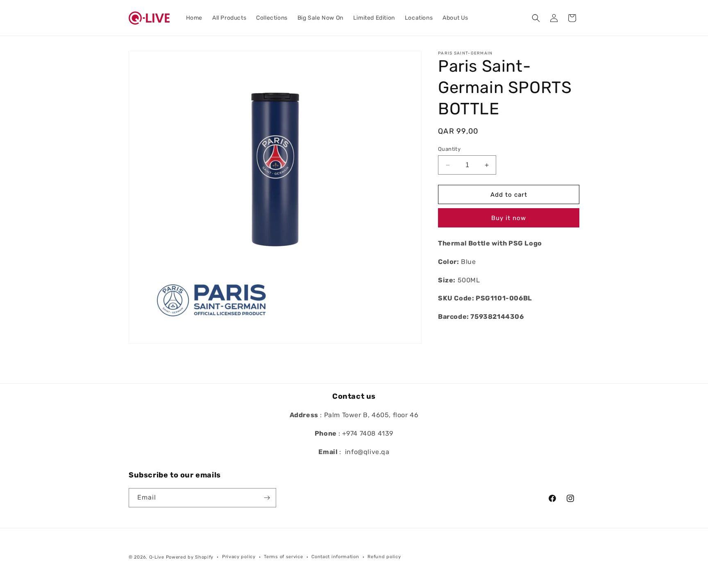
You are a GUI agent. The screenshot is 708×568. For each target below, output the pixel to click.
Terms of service (283, 556)
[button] (536, 18)
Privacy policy (239, 556)
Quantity (449, 149)
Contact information (335, 556)
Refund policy (384, 556)
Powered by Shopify (190, 557)
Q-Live (156, 557)
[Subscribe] (267, 497)
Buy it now (508, 218)
